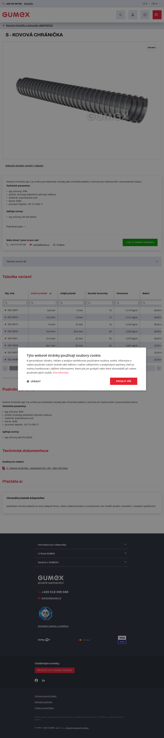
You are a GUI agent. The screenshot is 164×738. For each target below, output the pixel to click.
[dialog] (82, 369)
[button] (34, 381)
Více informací (61, 372)
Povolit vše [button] (123, 381)
